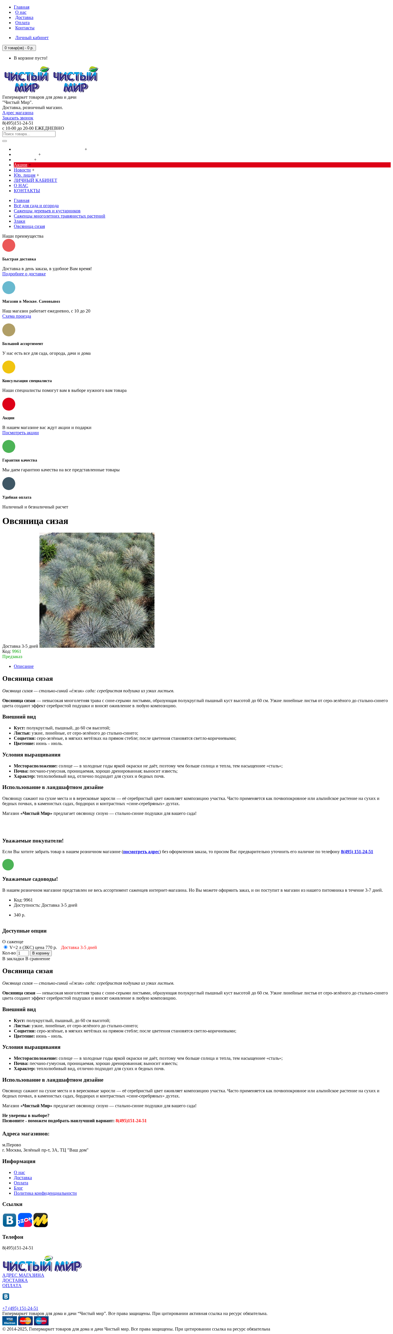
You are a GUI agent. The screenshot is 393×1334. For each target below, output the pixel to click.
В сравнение (37, 958)
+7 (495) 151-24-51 (20, 1308)
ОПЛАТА (12, 1285)
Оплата (21, 1182)
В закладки (13, 958)
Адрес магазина (17, 112)
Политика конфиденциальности (45, 1193)
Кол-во (9, 952)
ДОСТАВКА (15, 1280)
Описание (24, 666)
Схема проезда (16, 316)
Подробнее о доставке (24, 273)
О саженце (12, 941)
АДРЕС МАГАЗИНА (23, 1275)
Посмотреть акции (20, 432)
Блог (18, 1188)
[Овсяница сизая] (96, 646)
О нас (19, 1172)
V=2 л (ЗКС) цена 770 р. (52, 947)
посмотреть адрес (141, 851)
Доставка (23, 1177)
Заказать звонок (17, 117)
